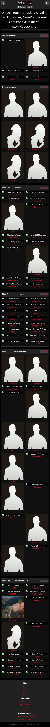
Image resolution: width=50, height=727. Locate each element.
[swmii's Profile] (13, 77)
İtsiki (13, 450)
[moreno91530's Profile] (37, 235)
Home (25, 686)
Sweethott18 (13, 675)
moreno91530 (37, 238)
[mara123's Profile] (37, 341)
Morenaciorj (37, 149)
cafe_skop (37, 195)
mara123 (37, 344)
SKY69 (13, 180)
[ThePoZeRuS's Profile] (13, 247)
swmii (13, 79)
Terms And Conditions (25, 701)
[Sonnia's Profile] (37, 660)
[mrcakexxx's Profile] (37, 404)
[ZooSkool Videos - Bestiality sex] (25, 3)
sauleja (13, 344)
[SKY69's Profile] (13, 165)
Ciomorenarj (13, 149)
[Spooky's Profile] (37, 165)
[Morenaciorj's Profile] (37, 134)
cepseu (13, 313)
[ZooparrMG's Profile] (13, 607)
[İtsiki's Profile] (13, 435)
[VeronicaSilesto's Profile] (37, 329)
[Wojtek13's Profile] (37, 546)
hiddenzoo (37, 67)
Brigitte (37, 657)
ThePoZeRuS (13, 250)
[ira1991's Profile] (37, 241)
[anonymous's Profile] (13, 192)
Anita (37, 73)
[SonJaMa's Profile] (37, 304)
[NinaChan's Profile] (13, 235)
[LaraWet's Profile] (37, 666)
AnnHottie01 (13, 280)
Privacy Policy (25, 704)
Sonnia (37, 663)
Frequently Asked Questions (25, 717)
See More (44, 36)
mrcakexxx (37, 420)
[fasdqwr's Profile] (37, 597)
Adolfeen (13, 232)
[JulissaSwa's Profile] (13, 241)
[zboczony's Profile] (13, 335)
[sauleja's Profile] (13, 341)
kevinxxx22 (13, 481)
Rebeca (13, 301)
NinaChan (13, 238)
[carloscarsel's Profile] (37, 278)
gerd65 (37, 274)
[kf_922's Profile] (37, 204)
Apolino (13, 73)
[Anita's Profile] (37, 70)
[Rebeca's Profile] (13, 298)
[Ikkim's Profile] (13, 635)
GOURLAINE (13, 286)
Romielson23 (37, 119)
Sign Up (22, 7)
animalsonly (13, 663)
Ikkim (13, 651)
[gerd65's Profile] (37, 259)
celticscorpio (13, 518)
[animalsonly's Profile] (13, 660)
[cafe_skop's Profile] (37, 192)
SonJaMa (37, 307)
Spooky (37, 180)
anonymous (13, 195)
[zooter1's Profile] (13, 40)
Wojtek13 (37, 549)
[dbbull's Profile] (13, 558)
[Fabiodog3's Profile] (37, 484)
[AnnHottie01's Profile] (13, 278)
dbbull (13, 573)
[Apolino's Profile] (13, 70)
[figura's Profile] (13, 329)
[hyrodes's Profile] (13, 496)
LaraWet (37, 669)
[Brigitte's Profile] (37, 654)
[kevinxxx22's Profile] (13, 466)
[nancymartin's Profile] (37, 198)
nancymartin (37, 201)
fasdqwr (37, 600)
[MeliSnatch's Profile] (37, 672)
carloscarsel (37, 280)
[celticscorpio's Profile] (13, 515)
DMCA (25, 707)
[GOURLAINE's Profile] (13, 284)
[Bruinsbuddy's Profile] (37, 527)
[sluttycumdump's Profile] (37, 335)
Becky (13, 657)
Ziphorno (13, 119)
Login (31, 7)
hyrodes (13, 512)
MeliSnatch (37, 675)
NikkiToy (36, 286)
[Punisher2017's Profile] (37, 435)
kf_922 (37, 207)
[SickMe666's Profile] (37, 317)
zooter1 (13, 43)
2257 (25, 710)
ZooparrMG (13, 620)
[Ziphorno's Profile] (13, 103)
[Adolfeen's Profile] (13, 216)
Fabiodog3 (37, 487)
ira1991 (37, 244)
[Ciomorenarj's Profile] (13, 134)
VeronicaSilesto (37, 332)
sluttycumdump (37, 338)
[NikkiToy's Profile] (37, 284)
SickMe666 (37, 319)
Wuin (37, 79)
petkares (13, 319)
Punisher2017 (37, 450)
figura (13, 332)
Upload (25, 689)
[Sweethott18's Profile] (13, 672)
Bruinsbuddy (37, 542)
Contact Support (25, 719)
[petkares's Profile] (13, 317)
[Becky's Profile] (13, 654)
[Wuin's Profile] (37, 77)
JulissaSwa (13, 244)
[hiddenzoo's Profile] (37, 52)
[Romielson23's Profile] (37, 103)
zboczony (13, 338)
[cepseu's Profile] (13, 310)
